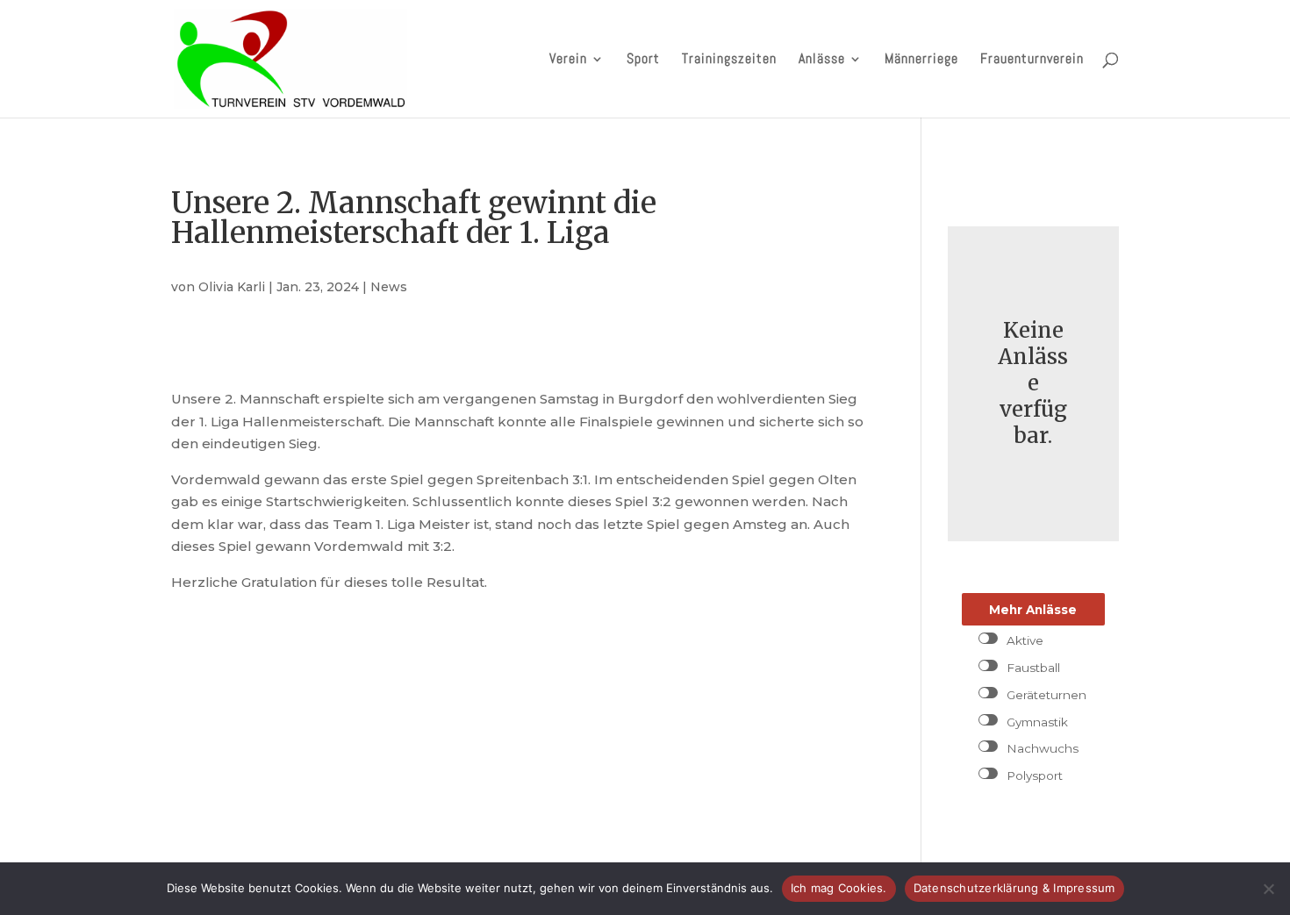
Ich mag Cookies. (839, 888)
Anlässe (822, 60)
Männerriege (921, 60)
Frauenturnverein (1032, 60)
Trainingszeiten (729, 60)
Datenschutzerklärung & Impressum (1014, 888)
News (388, 287)
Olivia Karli (231, 287)
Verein (568, 60)
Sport (643, 60)
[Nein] (1268, 888)
